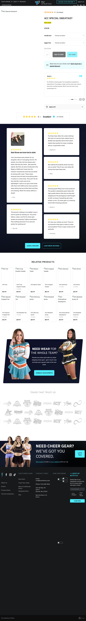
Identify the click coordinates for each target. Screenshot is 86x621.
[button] (80, 99)
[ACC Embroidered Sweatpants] (64, 303)
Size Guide (47, 48)
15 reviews (59, 12)
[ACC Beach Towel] (36, 275)
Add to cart (59, 54)
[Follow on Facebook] (6, 475)
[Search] (78, 5)
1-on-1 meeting (55, 462)
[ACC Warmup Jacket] (36, 303)
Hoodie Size (47, 35)
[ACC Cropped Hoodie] (50, 275)
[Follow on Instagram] (10, 475)
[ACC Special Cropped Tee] (7, 303)
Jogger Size (47, 43)
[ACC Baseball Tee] (22, 303)
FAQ (74, 5)
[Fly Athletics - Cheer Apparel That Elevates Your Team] (43, 3)
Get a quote (39, 462)
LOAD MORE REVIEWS (51, 246)
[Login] (84, 6)
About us (81, 2)
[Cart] (81, 6)
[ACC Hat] (7, 275)
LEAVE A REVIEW (33, 246)
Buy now (72, 54)
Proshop (23, 1)
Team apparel (6, 1)
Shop (15, 1)
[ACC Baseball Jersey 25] (78, 303)
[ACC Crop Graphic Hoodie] (22, 275)
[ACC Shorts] (78, 275)
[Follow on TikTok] (14, 475)
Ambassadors (6, 5)
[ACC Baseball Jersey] (50, 303)
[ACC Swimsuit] (64, 275)
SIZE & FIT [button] (52, 107)
